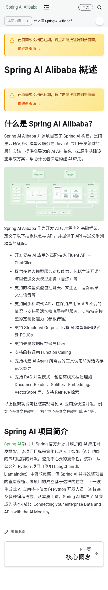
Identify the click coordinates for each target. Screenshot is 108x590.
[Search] (97, 7)
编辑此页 (18, 532)
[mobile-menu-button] (46, 7)
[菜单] (99, 21)
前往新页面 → (29, 48)
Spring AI (12, 443)
